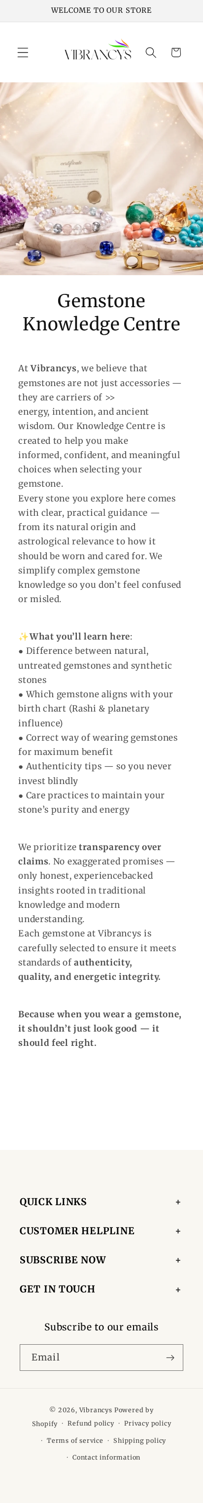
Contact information (106, 1457)
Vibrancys (95, 1410)
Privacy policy (147, 1423)
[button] (22, 52)
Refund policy (91, 1423)
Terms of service (75, 1440)
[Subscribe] (170, 1357)
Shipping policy (139, 1440)
